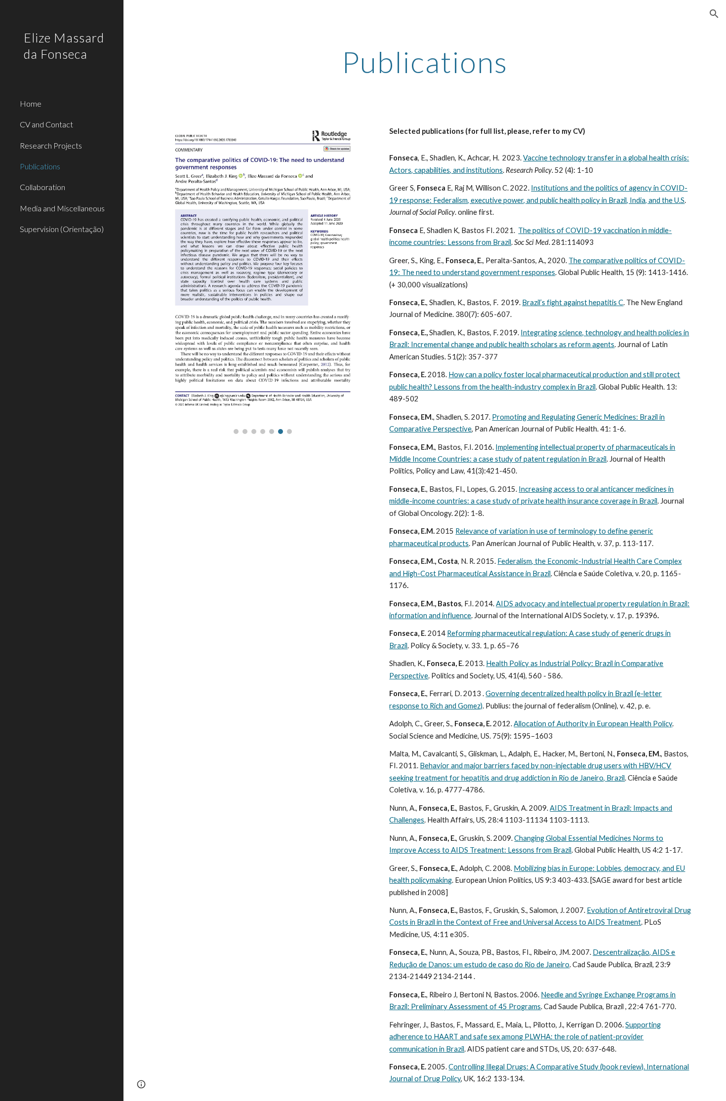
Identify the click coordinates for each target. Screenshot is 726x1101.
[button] (714, 14)
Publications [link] (40, 166)
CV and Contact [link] (46, 124)
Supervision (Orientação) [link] (62, 229)
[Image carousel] (262, 277)
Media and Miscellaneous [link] (62, 208)
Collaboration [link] (42, 187)
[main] (424, 61)
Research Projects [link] (51, 145)
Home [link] (30, 103)
